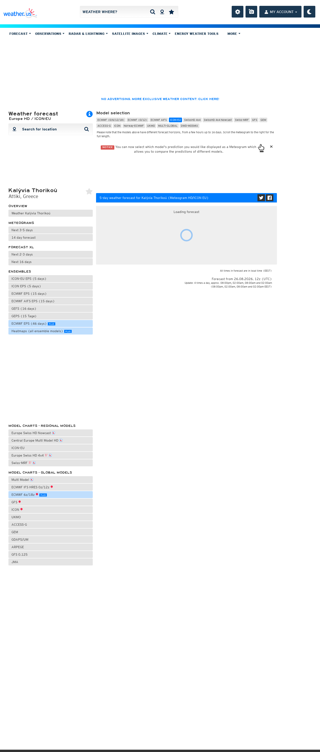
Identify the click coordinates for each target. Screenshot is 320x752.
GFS (14, 502)
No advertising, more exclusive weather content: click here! (160, 99)
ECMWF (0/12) (137, 120)
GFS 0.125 (19, 554)
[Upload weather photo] (251, 12)
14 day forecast (23, 237)
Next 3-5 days (22, 230)
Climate (161, 34)
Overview (17, 206)
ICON (15, 509)
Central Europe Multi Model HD (35, 440)
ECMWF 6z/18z (28, 495)
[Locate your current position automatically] (162, 11)
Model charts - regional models (42, 426)
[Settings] (237, 12)
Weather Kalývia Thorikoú (30, 213)
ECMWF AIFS (159, 120)
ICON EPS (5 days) (26, 286)
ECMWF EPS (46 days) (32, 323)
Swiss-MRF (20, 463)
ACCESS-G (19, 524)
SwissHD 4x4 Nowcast (218, 120)
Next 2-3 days (22, 254)
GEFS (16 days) (24, 308)
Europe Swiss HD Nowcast (31, 433)
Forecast (19, 34)
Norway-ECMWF (134, 125)
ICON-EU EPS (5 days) (29, 279)
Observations (49, 34)
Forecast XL (21, 247)
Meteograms (21, 223)
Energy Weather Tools (197, 34)
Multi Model (20, 480)
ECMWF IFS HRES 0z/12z (30, 487)
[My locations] (171, 11)
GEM (14, 532)
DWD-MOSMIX (189, 125)
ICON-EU (18, 448)
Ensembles (19, 271)
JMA (14, 562)
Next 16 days (21, 262)
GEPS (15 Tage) (24, 316)
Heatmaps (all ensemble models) (41, 331)
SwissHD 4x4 (192, 120)
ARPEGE (17, 547)
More (232, 34)
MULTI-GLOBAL (168, 125)
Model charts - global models (40, 472)
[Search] (153, 11)
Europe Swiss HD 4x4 (28, 455)
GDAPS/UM (19, 539)
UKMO (16, 517)
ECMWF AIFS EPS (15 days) (33, 301)
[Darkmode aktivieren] (309, 12)
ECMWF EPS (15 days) (29, 293)
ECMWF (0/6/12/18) (110, 120)
